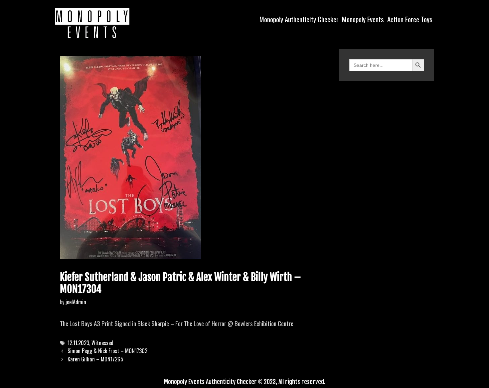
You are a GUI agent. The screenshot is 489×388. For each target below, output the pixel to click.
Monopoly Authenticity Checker (299, 19)
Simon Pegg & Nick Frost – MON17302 (107, 351)
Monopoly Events (363, 19)
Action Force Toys (409, 19)
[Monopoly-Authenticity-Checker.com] (92, 23)
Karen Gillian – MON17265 (95, 359)
